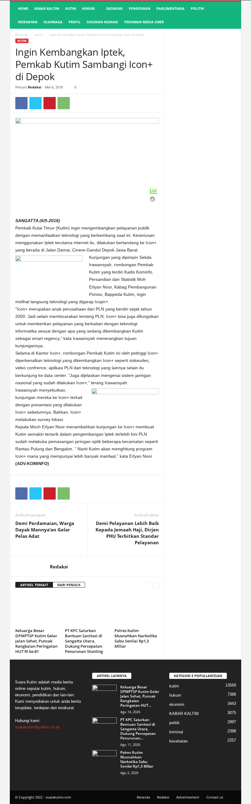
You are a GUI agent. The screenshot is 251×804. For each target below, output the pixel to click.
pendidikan (139, 8)
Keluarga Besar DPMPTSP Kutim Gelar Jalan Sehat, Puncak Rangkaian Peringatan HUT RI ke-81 (36, 641)
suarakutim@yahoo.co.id (37, 727)
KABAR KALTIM (46, 8)
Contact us (214, 797)
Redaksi (34, 87)
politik (197, 8)
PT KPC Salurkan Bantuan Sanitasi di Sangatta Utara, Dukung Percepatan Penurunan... (138, 729)
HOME (23, 8)
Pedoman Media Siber (144, 22)
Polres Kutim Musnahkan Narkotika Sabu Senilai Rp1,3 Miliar (135, 638)
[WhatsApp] (64, 103)
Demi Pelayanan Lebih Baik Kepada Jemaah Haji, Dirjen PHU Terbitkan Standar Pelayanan (127, 532)
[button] (232, 15)
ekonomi (114, 8)
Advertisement (187, 797)
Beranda (21, 34)
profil (75, 22)
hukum (88, 8)
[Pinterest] (49, 103)
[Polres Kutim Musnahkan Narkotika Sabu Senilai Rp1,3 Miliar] (136, 609)
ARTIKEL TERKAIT (34, 585)
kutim (70, 8)
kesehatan (27, 22)
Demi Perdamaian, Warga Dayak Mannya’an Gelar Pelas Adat (44, 529)
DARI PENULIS (69, 585)
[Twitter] (35, 103)
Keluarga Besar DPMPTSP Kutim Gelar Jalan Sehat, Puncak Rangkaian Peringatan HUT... (139, 696)
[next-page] (155, 585)
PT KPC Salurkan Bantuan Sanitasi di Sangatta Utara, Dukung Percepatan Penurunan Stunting (84, 641)
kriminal (176, 732)
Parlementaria (170, 8)
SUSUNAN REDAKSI (102, 22)
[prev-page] (148, 585)
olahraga (52, 22)
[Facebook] (21, 103)
